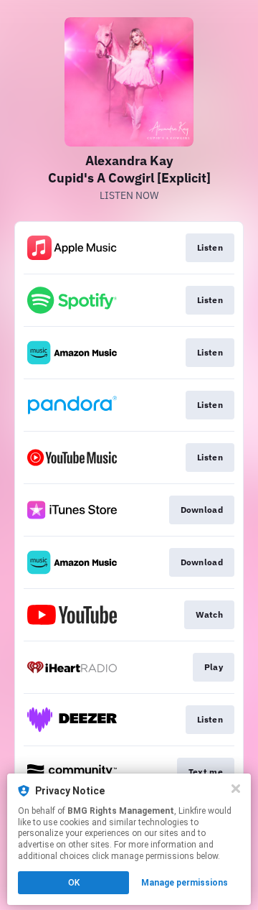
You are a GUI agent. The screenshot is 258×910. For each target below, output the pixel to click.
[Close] (235, 788)
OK (74, 883)
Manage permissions (184, 883)
